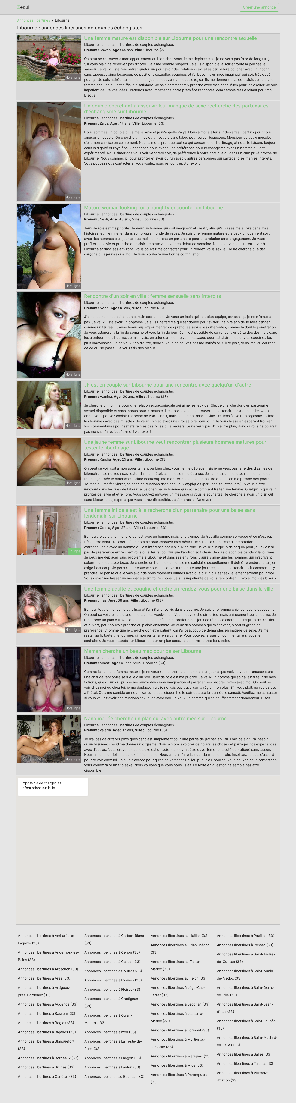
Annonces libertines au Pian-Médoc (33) (180, 949)
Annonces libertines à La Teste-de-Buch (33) (113, 1045)
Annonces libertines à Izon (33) (110, 1032)
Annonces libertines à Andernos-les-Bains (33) (48, 956)
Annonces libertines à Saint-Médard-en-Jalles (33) (247, 1041)
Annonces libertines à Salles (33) (244, 1054)
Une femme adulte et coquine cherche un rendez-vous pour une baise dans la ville (178, 589)
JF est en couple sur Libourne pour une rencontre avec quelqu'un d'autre (167, 385)
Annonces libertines (33, 20)
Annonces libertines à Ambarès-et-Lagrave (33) (47, 939)
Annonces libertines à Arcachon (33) (48, 969)
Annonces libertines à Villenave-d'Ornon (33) (243, 1076)
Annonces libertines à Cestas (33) (112, 961)
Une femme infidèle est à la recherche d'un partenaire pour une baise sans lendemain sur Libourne (169, 513)
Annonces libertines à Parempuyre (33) (179, 1078)
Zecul (23, 7)
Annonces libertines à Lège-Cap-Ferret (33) (178, 991)
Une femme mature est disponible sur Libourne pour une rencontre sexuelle (170, 38)
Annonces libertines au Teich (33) (179, 978)
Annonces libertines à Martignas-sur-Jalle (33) (178, 1043)
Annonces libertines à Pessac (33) (245, 945)
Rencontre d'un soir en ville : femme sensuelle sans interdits (152, 296)
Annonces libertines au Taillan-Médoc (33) (176, 965)
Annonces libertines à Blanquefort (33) (46, 1045)
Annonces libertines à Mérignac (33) (181, 1056)
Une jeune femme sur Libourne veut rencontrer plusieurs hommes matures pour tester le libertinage (175, 445)
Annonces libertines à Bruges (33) (46, 1067)
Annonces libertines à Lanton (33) (112, 1067)
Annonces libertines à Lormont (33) (180, 1030)
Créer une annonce (259, 7)
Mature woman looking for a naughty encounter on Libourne (153, 208)
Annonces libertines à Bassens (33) (47, 1013)
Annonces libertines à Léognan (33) (180, 1004)
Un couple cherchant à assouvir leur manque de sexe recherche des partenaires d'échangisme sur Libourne (176, 108)
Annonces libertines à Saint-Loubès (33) (246, 1025)
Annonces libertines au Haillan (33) (180, 935)
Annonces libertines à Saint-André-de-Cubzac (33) (246, 958)
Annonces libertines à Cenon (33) (112, 952)
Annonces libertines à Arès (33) (44, 978)
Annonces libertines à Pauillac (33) (245, 935)
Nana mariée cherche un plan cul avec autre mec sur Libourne (155, 718)
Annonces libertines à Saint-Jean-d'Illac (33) (245, 1008)
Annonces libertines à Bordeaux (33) (48, 1058)
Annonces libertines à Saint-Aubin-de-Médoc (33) (246, 974)
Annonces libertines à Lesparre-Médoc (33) (177, 1017)
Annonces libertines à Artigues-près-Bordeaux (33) (44, 991)
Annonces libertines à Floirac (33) (112, 989)
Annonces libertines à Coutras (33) (113, 971)
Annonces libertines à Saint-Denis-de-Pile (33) (246, 991)
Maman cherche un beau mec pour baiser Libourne (142, 651)
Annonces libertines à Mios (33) (177, 1065)
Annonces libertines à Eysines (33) (113, 980)
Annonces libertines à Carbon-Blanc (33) (114, 939)
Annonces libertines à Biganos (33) (47, 1032)
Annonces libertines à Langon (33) (112, 1058)
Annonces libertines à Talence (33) (245, 1063)
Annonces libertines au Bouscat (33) (114, 1076)
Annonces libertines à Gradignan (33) (111, 1002)
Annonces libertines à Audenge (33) (47, 1004)
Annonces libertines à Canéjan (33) (47, 1076)
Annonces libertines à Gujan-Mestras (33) (108, 1019)
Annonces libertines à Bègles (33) (46, 1023)
